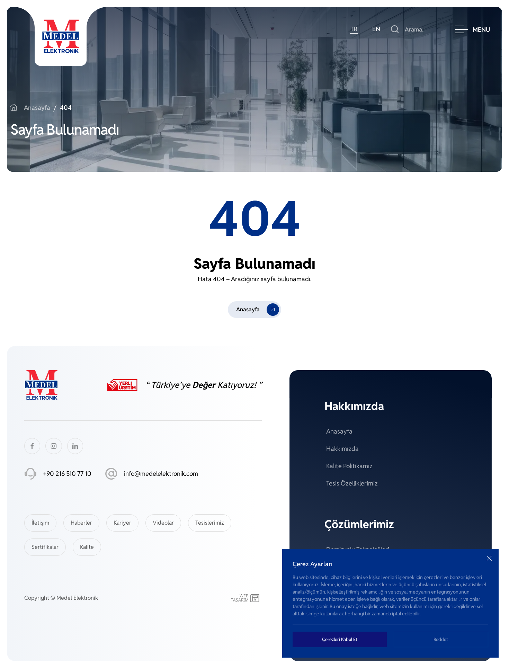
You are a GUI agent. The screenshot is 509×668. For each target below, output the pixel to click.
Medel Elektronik (77, 598)
